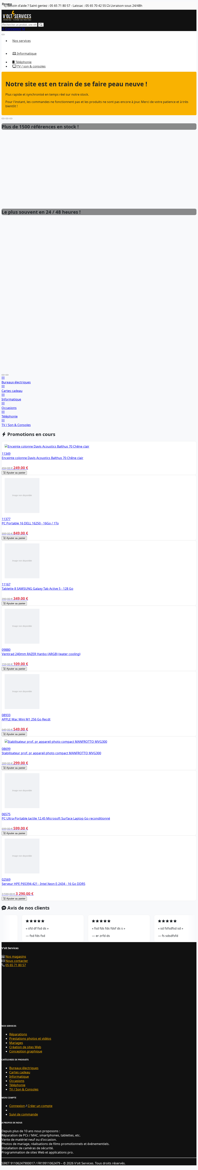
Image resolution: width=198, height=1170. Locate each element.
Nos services (21, 41)
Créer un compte (40, 1106)
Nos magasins (15, 956)
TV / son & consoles (31, 66)
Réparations (18, 1034)
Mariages (16, 1043)
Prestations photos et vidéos (30, 1038)
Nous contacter (16, 961)
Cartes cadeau (19, 1072)
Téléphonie (23, 62)
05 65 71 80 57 (15, 965)
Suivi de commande (23, 1114)
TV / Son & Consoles (23, 1089)
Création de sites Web (25, 1047)
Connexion (17, 1106)
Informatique (26, 53)
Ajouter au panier (15, 472)
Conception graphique (25, 1051)
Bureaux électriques (23, 1068)
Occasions (16, 1081)
